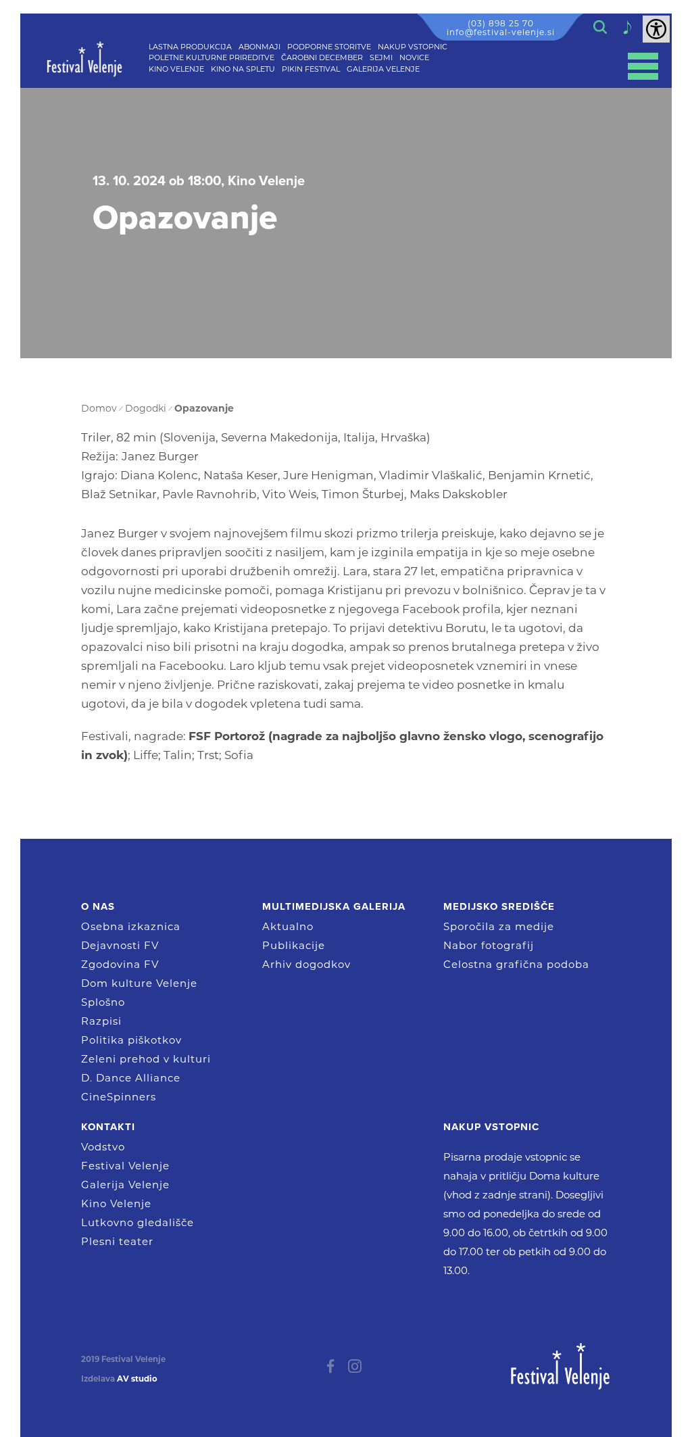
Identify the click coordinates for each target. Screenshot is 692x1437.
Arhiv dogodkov (306, 964)
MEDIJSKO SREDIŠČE (499, 906)
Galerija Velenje (125, 1184)
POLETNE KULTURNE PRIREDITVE (211, 57)
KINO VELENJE (176, 69)
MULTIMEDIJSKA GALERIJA (333, 906)
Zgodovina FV (120, 964)
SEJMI (381, 57)
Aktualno (288, 926)
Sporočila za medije (498, 926)
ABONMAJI (259, 46)
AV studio (137, 1379)
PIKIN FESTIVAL (311, 69)
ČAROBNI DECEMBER (322, 57)
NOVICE (414, 57)
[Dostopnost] (656, 29)
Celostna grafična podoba (516, 964)
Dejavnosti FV (120, 945)
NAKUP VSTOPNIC (412, 46)
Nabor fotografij (488, 945)
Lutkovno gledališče (137, 1222)
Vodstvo (103, 1146)
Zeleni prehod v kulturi (146, 1058)
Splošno (103, 1002)
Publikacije (293, 945)
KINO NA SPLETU (243, 69)
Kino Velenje (116, 1203)
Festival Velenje (125, 1165)
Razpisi (101, 1021)
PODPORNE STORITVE (329, 46)
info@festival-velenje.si (501, 32)
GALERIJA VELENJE (383, 69)
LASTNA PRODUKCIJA (190, 46)
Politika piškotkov (131, 1039)
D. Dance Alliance (130, 1077)
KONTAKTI (108, 1127)
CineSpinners (118, 1096)
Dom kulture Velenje (139, 983)
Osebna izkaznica (130, 926)
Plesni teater (117, 1241)
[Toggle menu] (643, 66)
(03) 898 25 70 (501, 23)
